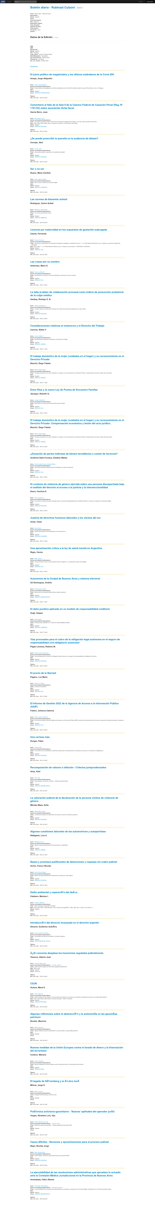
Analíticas (34, 66)
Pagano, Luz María (39, 683)
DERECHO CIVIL (39, 249)
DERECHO (37, 971)
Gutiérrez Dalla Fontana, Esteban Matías (44, 464)
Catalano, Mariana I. (39, 902)
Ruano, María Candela (40, 179)
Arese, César (37, 528)
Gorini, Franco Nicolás (40, 872)
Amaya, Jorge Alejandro (40, 85)
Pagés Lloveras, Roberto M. (41, 653)
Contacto (141, 1)
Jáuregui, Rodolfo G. (39, 400)
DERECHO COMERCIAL (41, 187)
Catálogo (9, 1)
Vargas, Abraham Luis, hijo (41, 1122)
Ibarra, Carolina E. (39, 498)
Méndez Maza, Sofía (39, 811)
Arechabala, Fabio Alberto (41, 1186)
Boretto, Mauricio (38, 1027)
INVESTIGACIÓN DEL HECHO (42, 941)
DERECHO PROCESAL (41, 126)
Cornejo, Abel (37, 149)
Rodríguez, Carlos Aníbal (40, 209)
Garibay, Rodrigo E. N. (40, 305)
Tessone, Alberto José (40, 963)
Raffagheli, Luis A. (39, 842)
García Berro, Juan (39, 118)
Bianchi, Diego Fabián (40, 369)
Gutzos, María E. (38, 994)
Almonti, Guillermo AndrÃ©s (41, 933)
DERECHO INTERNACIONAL (42, 93)
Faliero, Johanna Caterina (41, 717)
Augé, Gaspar (38, 619)
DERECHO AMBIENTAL (41, 217)
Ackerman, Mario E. (39, 272)
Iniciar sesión (150, 1)
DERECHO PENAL (39, 1069)
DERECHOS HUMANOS (41, 536)
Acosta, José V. (56, 1123)
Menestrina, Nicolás (57, 1187)
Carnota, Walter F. (39, 336)
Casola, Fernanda (39, 240)
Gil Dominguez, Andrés (40, 589)
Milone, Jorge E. (38, 1091)
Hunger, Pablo (38, 747)
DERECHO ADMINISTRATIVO (42, 597)
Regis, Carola (37, 558)
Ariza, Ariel (37, 778)
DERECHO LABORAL (40, 344)
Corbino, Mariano (38, 1061)
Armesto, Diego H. (57, 965)
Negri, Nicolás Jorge (39, 1152)
